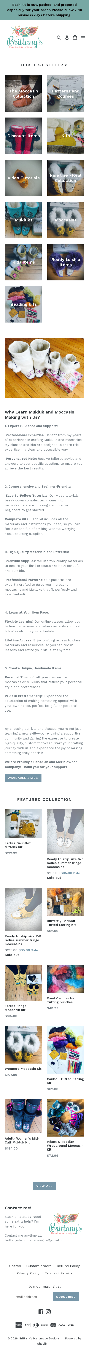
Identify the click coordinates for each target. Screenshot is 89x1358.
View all (44, 1186)
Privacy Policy (28, 1273)
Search (15, 1266)
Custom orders (38, 1266)
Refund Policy (68, 1266)
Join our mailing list (44, 1286)
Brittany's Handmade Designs (39, 1338)
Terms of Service (59, 1273)
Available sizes (23, 777)
